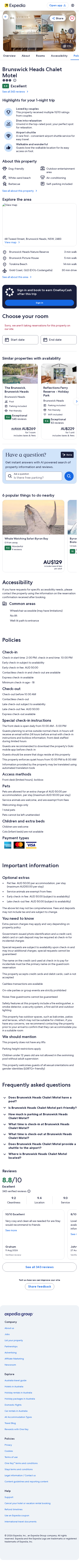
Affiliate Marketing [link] (14, 1358)
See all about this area (15, 277)
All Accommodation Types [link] (18, 1417)
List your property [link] (14, 1340)
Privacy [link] (8, 1444)
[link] (5, 17)
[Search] (69, 476)
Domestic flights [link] (13, 1404)
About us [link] (9, 1328)
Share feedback (39, 1286)
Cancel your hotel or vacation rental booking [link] (27, 1503)
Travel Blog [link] (10, 1423)
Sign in (39, 302)
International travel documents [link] (20, 1521)
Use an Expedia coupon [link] (17, 1515)
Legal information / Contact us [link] (20, 1475)
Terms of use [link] (11, 1457)
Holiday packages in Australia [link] (20, 1398)
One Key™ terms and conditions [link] (21, 1463)
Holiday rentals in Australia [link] (18, 1392)
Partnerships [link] (11, 1346)
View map (10, 242)
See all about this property (18, 190)
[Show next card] (71, 31)
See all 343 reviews (13, 91)
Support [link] (9, 1497)
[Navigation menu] (73, 5)
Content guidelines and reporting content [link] (26, 1481)
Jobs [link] (7, 1334)
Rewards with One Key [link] (16, 1429)
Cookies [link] (9, 1451)
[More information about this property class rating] (14, 80)
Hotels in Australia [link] (14, 1386)
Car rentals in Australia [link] (16, 1410)
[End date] (59, 339)
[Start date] (20, 339)
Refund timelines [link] (13, 1509)
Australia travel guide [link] (15, 1380)
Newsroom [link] (10, 1364)
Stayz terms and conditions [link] (19, 1469)
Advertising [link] (10, 1352)
